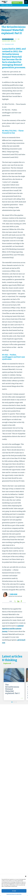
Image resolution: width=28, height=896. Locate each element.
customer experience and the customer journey (13, 628)
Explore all (7, 663)
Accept (14, 891)
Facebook (21, 601)
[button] (25, 876)
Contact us (16, 2)
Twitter (15, 602)
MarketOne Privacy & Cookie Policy (14, 894)
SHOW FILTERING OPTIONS (7, 5)
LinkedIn (18, 601)
